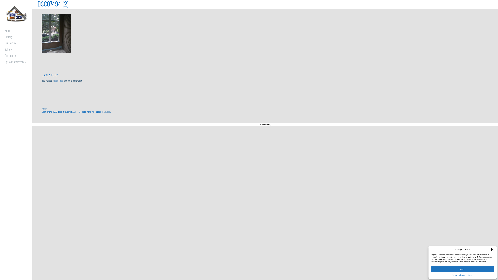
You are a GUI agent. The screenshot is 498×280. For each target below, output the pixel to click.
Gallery (8, 49)
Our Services (11, 43)
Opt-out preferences (459, 275)
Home (470, 275)
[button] (493, 249)
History (8, 36)
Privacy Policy (265, 125)
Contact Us (10, 55)
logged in (58, 81)
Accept (463, 269)
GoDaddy (107, 111)
